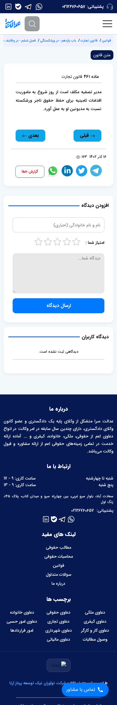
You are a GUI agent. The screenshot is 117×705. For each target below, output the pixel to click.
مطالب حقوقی (58, 547)
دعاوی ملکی (95, 612)
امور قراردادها (21, 630)
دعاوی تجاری (58, 621)
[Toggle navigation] (107, 23)
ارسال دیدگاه (58, 305)
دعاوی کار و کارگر (95, 630)
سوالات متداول (58, 574)
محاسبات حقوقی (58, 556)
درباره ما (58, 583)
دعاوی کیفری (95, 621)
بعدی (33, 135)
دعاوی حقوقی (58, 612)
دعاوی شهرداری (58, 630)
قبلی (85, 135)
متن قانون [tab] (101, 55)
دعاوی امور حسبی (22, 621)
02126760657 (73, 6)
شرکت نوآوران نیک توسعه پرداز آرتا (37, 683)
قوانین (106, 40)
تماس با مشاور (80, 689)
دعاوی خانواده (22, 612)
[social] (39, 7)
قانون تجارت (89, 40)
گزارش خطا (30, 171)
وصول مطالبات (95, 639)
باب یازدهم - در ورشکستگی (58, 40)
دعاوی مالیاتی (58, 639)
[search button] (32, 23)
